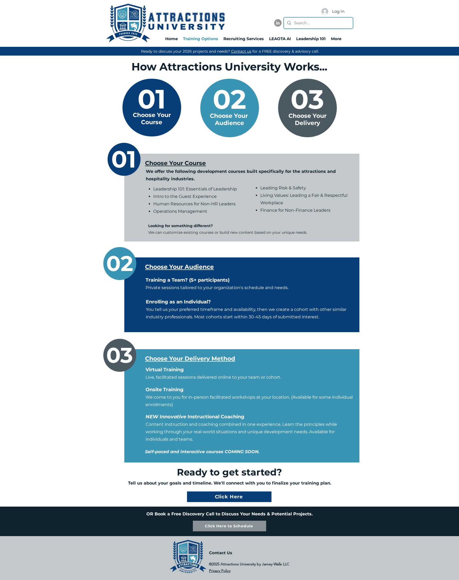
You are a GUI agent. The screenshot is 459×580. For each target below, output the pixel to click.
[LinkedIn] (278, 23)
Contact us (241, 51)
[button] (352, 11)
